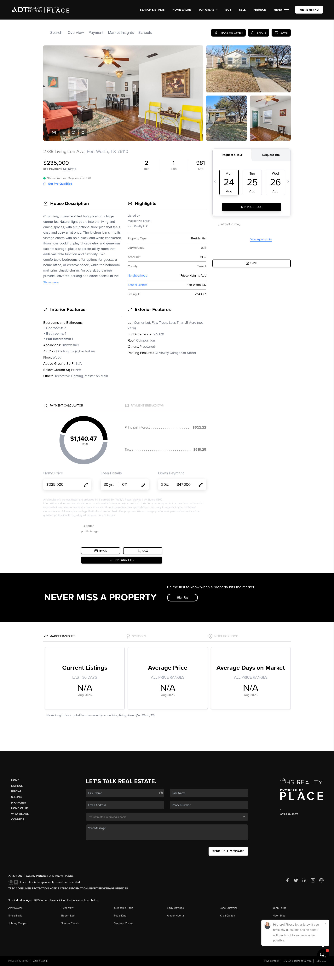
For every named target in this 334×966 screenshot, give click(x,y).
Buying (16, 791)
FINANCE (259, 9)
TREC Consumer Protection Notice (33, 888)
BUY (228, 9)
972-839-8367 (289, 814)
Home (15, 780)
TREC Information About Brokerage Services (94, 888)
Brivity (25, 961)
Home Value (181, 9)
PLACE (69, 876)
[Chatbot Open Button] (323, 955)
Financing (18, 802)
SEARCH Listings (152, 9)
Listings (17, 785)
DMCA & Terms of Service (298, 961)
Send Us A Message (228, 851)
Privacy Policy (271, 961)
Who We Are (20, 814)
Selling (16, 797)
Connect (17, 819)
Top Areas (206, 9)
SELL (242, 9)
